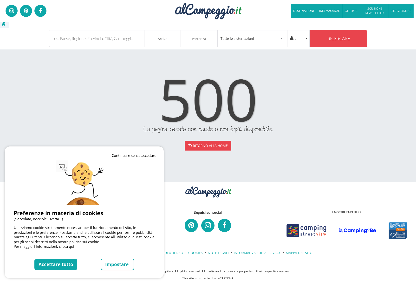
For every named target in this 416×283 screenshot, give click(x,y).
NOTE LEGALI (218, 252)
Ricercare (338, 38)
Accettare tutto (56, 264)
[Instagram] (12, 11)
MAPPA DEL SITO (299, 252)
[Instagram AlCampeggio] (207, 225)
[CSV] (306, 230)
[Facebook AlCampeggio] (224, 225)
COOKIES (195, 252)
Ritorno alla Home (210, 145)
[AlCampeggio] (208, 10)
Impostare (117, 264)
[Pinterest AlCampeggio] (191, 225)
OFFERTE (351, 10)
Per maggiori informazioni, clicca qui (44, 246)
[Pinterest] (26, 11)
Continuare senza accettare (134, 155)
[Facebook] (40, 11)
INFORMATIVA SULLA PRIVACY (257, 252)
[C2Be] (357, 231)
